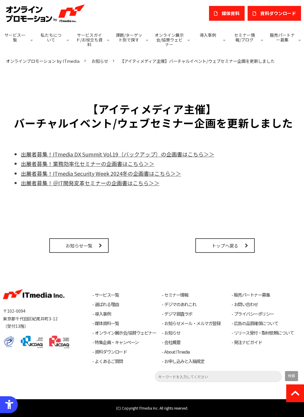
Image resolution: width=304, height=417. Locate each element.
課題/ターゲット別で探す (129, 37)
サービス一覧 (14, 37)
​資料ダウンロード (278, 13)
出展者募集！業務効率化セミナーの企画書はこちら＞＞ (87, 163)
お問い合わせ (246, 304)
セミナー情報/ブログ (244, 37)
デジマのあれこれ (180, 304)
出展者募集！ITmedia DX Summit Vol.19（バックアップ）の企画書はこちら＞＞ (117, 154)
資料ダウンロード (111, 351)
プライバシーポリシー (254, 314)
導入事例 (208, 35)
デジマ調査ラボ (178, 314)
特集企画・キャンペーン (117, 342)
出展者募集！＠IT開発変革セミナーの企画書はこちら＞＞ (90, 183)
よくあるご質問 (109, 361)
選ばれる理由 (107, 304)
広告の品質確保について (256, 323)
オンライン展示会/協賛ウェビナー (169, 39)
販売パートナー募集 (282, 37)
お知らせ (99, 61)
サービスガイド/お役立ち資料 (89, 39)
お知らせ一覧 (79, 245)
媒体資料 (231, 13)
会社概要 (172, 342)
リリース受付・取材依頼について (264, 332)
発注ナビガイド (248, 342)
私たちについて (51, 37)
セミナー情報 (176, 295)
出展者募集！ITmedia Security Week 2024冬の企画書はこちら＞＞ (101, 173)
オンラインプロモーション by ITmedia (43, 61)
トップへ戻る (225, 245)
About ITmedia (177, 351)
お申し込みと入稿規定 (184, 361)
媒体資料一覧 (107, 323)
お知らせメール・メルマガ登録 (192, 323)
